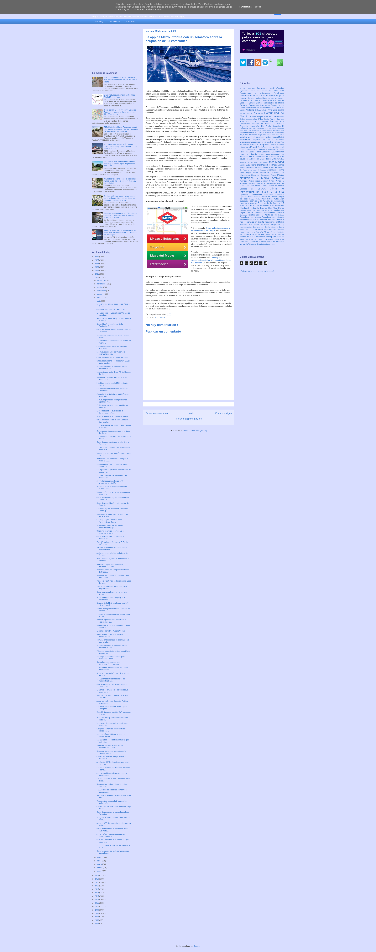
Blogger (197, 946)
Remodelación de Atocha (251, 217)
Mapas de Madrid (247, 167)
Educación (255, 126)
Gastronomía (278, 152)
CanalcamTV (247, 100)
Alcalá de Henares (260, 91)
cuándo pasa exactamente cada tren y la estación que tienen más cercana (211, 260)
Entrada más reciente (157, 413)
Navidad (244, 181)
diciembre (101, 280)
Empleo (243, 137)
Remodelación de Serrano (273, 217)
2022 (97, 270)
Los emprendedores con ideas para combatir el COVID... (110, 658)
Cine (270, 110)
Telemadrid (261, 237)
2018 (97, 879)
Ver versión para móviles (189, 418)
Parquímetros (267, 199)
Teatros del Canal (248, 237)
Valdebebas (279, 239)
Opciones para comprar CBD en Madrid (112, 310)
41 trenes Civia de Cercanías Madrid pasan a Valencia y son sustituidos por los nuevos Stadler (120, 146)
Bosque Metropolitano (258, 98)
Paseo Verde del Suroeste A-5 (271, 203)
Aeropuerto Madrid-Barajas (270, 88)
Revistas (244, 225)
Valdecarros (244, 242)
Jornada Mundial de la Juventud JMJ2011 (266, 157)
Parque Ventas (255, 199)
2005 (97, 924)
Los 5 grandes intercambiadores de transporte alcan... (110, 680)
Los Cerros (264, 162)
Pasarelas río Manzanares (273, 201)
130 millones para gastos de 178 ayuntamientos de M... (109, 482)
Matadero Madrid (262, 167)
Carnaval (258, 101)
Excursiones (245, 142)
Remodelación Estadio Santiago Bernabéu (258, 219)
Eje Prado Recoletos (271, 126)
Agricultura (245, 91)
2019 (97, 876)
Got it (258, 7)
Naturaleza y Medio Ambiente (262, 177)
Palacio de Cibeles (269, 197)
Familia (277, 142)
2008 (97, 913)
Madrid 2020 (256, 165)
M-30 (272, 162)
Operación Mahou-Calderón (250, 197)
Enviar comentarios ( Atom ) (195, 430)
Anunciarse (114, 21)
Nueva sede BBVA (247, 186)
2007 (97, 917)
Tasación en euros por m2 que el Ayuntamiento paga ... (109, 526)
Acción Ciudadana (248, 88)
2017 (97, 882)
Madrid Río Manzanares (272, 165)
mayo (99, 857)
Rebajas (281, 215)
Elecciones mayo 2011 (249, 132)
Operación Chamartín (274, 195)
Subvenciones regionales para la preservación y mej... (109, 565)
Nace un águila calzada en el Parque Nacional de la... (111, 621)
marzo (99, 864)
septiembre (101, 291)
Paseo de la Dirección (249, 203)
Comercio (259, 113)
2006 (97, 920)
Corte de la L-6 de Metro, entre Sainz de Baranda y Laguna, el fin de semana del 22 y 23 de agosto (120, 112)
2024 (97, 264)
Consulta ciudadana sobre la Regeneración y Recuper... (108, 663)
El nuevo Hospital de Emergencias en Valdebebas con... (111, 646)
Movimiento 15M (277, 172)
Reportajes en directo (254, 222)
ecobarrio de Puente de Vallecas (268, 124)
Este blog (98, 21)
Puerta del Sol (271, 215)
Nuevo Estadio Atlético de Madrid (269, 186)
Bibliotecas (271, 96)
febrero (100, 868)
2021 (97, 274)
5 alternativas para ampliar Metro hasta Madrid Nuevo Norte (119, 96)
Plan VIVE (273, 208)
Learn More (245, 7)
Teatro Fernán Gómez (274, 234)
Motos (256, 173)
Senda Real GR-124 (247, 230)
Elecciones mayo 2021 (258, 135)
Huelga (262, 154)
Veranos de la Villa (257, 242)
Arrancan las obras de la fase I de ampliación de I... (109, 635)
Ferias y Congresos (260, 144)
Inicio (191, 413)
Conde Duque (257, 117)
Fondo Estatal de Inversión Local (270, 147)
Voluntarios (252, 244)
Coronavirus (278, 116)
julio (99, 298)
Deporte (275, 121)
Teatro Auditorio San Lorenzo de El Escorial (262, 233)
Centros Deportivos (250, 105)
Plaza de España (272, 210)
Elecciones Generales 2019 (254, 130)
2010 (97, 906)
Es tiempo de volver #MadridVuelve (110, 631)
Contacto (130, 21)
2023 (97, 267)
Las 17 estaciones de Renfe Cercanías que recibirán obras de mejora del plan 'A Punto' (120, 80)
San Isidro (255, 225)
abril (99, 861)
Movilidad (265, 172)
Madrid (279, 161)
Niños (272, 181)
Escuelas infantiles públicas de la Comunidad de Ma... (109, 412)
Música (280, 175)
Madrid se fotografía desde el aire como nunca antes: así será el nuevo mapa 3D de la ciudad (120, 181)
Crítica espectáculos (249, 119)
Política (259, 212)
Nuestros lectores (275, 183)
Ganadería (267, 152)
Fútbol (259, 152)
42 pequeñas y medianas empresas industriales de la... (110, 835)
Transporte (271, 237)
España (258, 139)
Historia (254, 154)
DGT (282, 121)
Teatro (267, 232)
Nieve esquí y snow (259, 181)
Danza (250, 121)
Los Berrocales (253, 162)
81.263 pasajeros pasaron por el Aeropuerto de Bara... (109, 521)
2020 (97, 277)
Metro (162, 317)
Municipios (245, 175)
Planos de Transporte (256, 210)
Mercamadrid (272, 170)
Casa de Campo (248, 103)
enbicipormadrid (259, 137)
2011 (97, 903)
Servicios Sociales (263, 229)
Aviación (257, 96)
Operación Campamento (252, 195)
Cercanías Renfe (269, 105)
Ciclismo (250, 110)
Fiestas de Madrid (248, 147)
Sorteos (253, 232)
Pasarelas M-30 (255, 201)
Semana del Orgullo (262, 227)
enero (99, 871)
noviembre (101, 284)
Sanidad (266, 224)
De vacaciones (262, 121)
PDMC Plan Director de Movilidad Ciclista (257, 205)
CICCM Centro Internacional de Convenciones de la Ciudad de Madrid (262, 107)
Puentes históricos (256, 215)
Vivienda (244, 244)
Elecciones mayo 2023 (275, 135)
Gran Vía (245, 154)
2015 (97, 889)
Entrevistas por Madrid (275, 137)
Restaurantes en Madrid (274, 222)
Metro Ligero (246, 173)
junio (99, 301)
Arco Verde (279, 91)
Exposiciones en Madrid (262, 142)
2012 (97, 899)
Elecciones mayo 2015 (267, 132)
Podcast (251, 213)
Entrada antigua (223, 413)
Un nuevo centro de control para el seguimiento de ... (110, 532)
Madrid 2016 (245, 165)
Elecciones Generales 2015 (259, 128)
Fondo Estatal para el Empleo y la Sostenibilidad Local (262, 149)
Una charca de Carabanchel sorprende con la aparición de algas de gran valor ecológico (119, 164)
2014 (97, 893)
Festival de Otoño (277, 145)
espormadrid (269, 139)
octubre (100, 287)
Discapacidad (246, 124)
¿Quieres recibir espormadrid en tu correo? (257, 271)
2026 (97, 257)
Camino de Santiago (276, 98)
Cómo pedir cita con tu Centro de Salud (112, 357)
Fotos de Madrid (248, 152)
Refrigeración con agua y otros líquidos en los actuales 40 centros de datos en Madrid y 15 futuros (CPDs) (119, 198)
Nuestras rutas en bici (257, 183)
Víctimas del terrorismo (274, 242)
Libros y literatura (273, 159)
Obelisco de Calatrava (255, 189)
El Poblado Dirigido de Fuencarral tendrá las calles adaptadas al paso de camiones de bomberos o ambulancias (121, 129)
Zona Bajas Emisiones (266, 244)
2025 (97, 260)
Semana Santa (277, 227)
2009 (97, 910)
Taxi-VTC (260, 232)
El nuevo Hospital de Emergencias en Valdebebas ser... (111, 367)
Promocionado (270, 213)
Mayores (273, 167)
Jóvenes (244, 159)
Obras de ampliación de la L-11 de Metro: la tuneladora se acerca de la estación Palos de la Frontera (120, 215)
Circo (275, 110)
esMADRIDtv (246, 139)
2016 (97, 886)
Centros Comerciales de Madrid (270, 103)
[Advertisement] (115, 48)
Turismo (270, 239)
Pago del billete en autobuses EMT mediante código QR (110, 746)
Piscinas (264, 208)
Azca (263, 96)
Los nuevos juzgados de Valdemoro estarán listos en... (110, 353)
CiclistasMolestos (261, 110)
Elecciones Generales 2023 (274, 130)
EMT (249, 137)
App (157, 317)
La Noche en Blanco (257, 159)
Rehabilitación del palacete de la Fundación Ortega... (109, 325)
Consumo (268, 117)
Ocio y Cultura (273, 191)
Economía (245, 126)
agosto (100, 294)
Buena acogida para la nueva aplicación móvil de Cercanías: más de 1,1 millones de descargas (120, 232)
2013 (97, 896)
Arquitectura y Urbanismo (257, 93)
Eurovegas (280, 139)
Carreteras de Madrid (273, 100)
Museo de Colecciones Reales (264, 175)
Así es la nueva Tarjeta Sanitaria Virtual (112, 416)
